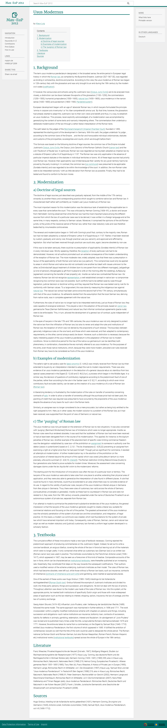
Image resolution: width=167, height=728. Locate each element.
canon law (114, 147)
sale (46, 395)
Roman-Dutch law (57, 582)
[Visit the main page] (14, 17)
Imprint (44, 724)
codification (49, 87)
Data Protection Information (14, 724)
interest (73, 460)
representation (73, 277)
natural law (83, 98)
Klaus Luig (40, 23)
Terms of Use (33, 724)
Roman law (55, 77)
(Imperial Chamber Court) (84, 129)
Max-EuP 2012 (15, 3)
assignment (96, 443)
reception (85, 251)
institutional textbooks (80, 560)
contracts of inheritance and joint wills (62, 574)
